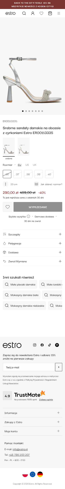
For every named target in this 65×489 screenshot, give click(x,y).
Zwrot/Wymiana (17, 261)
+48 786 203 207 (19, 454)
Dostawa (13, 252)
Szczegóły (14, 234)
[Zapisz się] (58, 367)
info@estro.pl (20, 449)
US (27, 164)
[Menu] (58, 13)
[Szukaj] (24, 13)
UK (34, 164)
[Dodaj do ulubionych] (7, 207)
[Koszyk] (50, 13)
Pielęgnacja (14, 243)
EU (19, 164)
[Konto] (32, 13)
